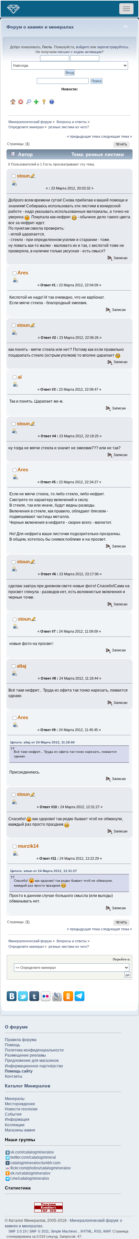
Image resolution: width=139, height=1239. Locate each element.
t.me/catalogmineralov (29, 1178)
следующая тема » (116, 136)
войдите (82, 47)
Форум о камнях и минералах (40, 27)
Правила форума (21, 1040)
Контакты (13, 1076)
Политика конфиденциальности (34, 1050)
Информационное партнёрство (34, 1066)
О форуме (16, 1026)
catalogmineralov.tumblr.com (35, 1163)
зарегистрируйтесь (112, 47)
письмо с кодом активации (80, 52)
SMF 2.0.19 (17, 1231)
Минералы (15, 1098)
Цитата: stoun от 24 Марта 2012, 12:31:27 (43, 871)
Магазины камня (20, 1130)
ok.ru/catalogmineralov (30, 1173)
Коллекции (15, 1125)
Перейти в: (121, 959)
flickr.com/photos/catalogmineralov (40, 1168)
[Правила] (51, 101)
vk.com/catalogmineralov (32, 1152)
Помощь (12, 1045)
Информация (17, 1119)
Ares (22, 272)
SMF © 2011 (39, 1231)
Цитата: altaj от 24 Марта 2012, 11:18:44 (42, 742)
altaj (21, 666)
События (13, 1114)
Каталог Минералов (27, 1085)
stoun (23, 175)
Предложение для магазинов (32, 1060)
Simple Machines (64, 1231)
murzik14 (28, 846)
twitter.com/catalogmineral (33, 1157)
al (20, 377)
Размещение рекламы (25, 1055)
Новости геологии (21, 1109)
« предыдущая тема (83, 136)
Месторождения (20, 1104)
